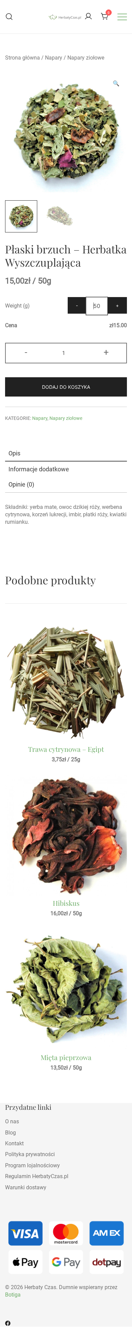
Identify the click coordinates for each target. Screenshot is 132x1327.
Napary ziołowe (85, 57)
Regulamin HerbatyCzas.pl (36, 1176)
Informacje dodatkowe (38, 469)
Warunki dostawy (25, 1187)
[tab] (66, 454)
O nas (12, 1121)
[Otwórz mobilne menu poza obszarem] (122, 16)
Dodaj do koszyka (66, 387)
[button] (116, 83)
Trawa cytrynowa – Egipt (66, 749)
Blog (10, 1132)
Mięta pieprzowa (66, 1057)
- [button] (26, 352)
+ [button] (106, 352)
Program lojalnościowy (32, 1165)
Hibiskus (66, 902)
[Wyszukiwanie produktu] (9, 17)
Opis (14, 453)
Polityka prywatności (30, 1154)
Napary (53, 57)
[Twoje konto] (88, 16)
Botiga (13, 1294)
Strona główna (22, 57)
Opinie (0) (21, 484)
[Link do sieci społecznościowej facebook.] (7, 1323)
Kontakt (14, 1143)
